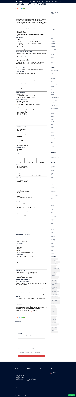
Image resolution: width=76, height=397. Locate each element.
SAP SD (52, 129)
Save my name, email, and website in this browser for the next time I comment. (29, 352)
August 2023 (53, 51)
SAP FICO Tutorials (53, 314)
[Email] (24, 8)
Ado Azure (19, 326)
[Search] (60, 1)
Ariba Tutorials (53, 260)
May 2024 (52, 38)
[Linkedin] (21, 8)
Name (19, 344)
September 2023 (53, 49)
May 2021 (52, 62)
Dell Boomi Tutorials (53, 265)
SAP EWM (52, 119)
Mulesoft (52, 94)
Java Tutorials (53, 275)
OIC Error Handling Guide (41, 326)
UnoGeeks (18, 1)
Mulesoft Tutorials (53, 280)
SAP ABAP (52, 116)
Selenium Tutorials (53, 325)
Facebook (40, 373)
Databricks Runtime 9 (54, 22)
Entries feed (52, 146)
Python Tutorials (53, 306)
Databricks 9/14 (53, 16)
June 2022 (52, 246)
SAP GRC (52, 122)
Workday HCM (53, 138)
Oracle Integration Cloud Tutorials (54, 301)
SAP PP (52, 127)
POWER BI (52, 305)
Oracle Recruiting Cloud (54, 108)
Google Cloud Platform (54, 84)
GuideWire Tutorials (53, 272)
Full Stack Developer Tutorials (55, 268)
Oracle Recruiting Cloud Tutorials (54, 303)
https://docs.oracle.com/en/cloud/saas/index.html (24, 311)
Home (30, 1)
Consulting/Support (29, 373)
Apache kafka (53, 73)
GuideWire (52, 86)
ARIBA (52, 75)
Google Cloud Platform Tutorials (54, 270)
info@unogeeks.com (54, 373)
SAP (51, 202)
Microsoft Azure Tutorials (54, 278)
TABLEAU (52, 330)
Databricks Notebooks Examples (54, 13)
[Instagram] (17, 8)
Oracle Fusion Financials (54, 188)
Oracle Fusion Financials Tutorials (54, 288)
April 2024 (52, 40)
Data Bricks (52, 76)
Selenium (52, 132)
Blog (52, 1)
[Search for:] (55, 5)
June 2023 (52, 54)
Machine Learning (53, 91)
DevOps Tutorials (53, 266)
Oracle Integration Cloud (40, 1)
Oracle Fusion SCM (54, 103)
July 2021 (52, 60)
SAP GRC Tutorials (53, 316)
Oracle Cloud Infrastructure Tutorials (54, 284)
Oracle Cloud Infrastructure (55, 97)
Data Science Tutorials (54, 263)
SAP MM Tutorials (53, 319)
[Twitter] (19, 8)
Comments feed (53, 147)
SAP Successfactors (54, 130)
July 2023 (52, 52)
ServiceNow (52, 219)
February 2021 (53, 253)
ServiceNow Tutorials (54, 327)
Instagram (40, 374)
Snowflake (52, 135)
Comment (19, 337)
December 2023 (53, 44)
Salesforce (52, 113)
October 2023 (53, 239)
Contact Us (56, 1)
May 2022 (52, 57)
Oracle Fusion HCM (18, 321)
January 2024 (53, 43)
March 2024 (53, 41)
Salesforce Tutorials (53, 308)
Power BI (52, 110)
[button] (71, 395)
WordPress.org (53, 149)
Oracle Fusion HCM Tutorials (55, 291)
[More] (25, 8)
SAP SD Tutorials (53, 322)
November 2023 (53, 46)
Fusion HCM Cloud (47, 1)
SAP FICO (52, 121)
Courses (34, 1)
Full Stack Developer (54, 83)
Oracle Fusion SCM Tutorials (54, 294)
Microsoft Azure (53, 92)
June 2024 (52, 229)
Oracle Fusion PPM (54, 102)
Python (52, 111)
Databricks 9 (53, 19)
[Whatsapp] (22, 8)
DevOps (52, 81)
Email (19, 348)
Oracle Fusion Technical (54, 105)
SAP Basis (52, 118)
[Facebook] (16, 8)
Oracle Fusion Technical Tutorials (54, 298)
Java (51, 89)
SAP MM (52, 212)
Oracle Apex (53, 95)
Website (33, 348)
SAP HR (52, 124)
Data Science (53, 78)
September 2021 (53, 59)
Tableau (52, 137)
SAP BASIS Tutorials (53, 311)
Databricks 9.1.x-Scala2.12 (55, 25)
